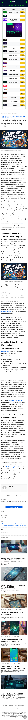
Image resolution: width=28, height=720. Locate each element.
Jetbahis (20, 223)
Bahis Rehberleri (5, 582)
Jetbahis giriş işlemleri (12, 113)
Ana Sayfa (4, 5)
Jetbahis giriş (5, 351)
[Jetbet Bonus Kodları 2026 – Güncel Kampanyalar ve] (14, 628)
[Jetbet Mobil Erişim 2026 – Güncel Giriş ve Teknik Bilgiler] (14, 655)
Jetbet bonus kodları (15, 636)
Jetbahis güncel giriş (15, 400)
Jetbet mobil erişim (15, 663)
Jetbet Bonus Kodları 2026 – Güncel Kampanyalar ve (12, 640)
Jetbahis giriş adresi (6, 116)
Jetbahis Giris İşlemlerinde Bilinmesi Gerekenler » (15, 495)
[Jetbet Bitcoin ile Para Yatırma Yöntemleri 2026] (14, 574)
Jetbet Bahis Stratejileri (20, 5)
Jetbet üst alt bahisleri (16, 609)
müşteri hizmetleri (6, 311)
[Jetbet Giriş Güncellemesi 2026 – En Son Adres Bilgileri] (14, 546)
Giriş (24, 2)
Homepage (3, 113)
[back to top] (25, 717)
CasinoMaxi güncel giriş (13, 467)
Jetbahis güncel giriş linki (8, 525)
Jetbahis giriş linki (23, 523)
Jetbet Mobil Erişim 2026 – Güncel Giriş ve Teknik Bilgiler (13, 667)
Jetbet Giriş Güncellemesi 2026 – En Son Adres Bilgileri (13, 559)
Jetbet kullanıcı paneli (16, 690)
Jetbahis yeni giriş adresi (20, 525)
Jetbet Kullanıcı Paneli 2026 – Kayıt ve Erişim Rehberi (12, 695)
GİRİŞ (22, 12)
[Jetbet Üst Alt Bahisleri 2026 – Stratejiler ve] (14, 601)
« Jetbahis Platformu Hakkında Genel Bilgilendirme (13, 501)
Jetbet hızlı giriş (5, 663)
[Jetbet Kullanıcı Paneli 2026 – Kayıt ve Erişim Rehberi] (14, 682)
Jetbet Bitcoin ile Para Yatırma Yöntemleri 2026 (13, 586)
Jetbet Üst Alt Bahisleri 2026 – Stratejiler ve (12, 613)
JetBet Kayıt (10, 5)
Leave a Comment (14, 507)
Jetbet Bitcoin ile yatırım (16, 582)
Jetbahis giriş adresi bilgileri (18, 116)
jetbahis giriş (4, 523)
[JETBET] (12, 1)
